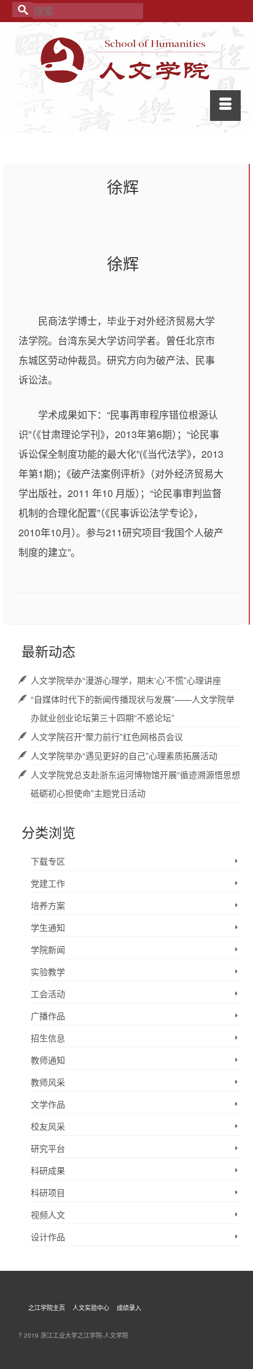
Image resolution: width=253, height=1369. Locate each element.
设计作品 (48, 1236)
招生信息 (48, 1038)
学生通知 (48, 927)
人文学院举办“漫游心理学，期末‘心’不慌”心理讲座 (126, 680)
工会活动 (48, 993)
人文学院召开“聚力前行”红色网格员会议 (107, 736)
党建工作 (48, 883)
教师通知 (48, 1060)
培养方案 (48, 905)
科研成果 (48, 1170)
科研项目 (48, 1192)
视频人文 (48, 1214)
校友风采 (48, 1126)
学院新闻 (48, 949)
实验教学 (48, 971)
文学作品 (48, 1104)
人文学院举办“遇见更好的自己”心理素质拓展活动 (124, 755)
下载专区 (48, 861)
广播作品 (48, 1015)
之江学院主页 (46, 1307)
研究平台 (48, 1148)
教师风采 (48, 1082)
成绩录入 (129, 1307)
